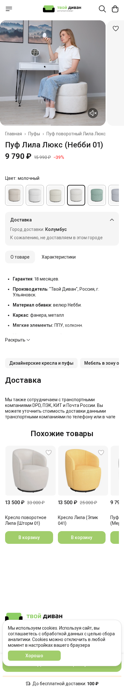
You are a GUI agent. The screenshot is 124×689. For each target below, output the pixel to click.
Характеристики (59, 257)
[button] (41, 363)
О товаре (20, 257)
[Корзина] (115, 9)
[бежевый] (14, 195)
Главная (13, 133)
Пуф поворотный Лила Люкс (76, 133)
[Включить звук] (93, 113)
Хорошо (34, 655)
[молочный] (76, 195)
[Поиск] (102, 9)
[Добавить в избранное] (116, 28)
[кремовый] (55, 195)
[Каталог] (9, 9)
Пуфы (34, 133)
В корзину (29, 537)
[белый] (35, 195)
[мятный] (97, 195)
